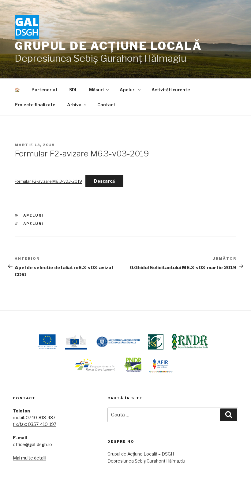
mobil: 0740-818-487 (34, 417)
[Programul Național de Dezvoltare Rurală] (132, 364)
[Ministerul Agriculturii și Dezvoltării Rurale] (117, 342)
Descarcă (104, 181)
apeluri (33, 224)
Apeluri (128, 89)
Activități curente (171, 89)
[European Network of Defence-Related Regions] (94, 364)
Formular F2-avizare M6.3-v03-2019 (48, 181)
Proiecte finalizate (35, 104)
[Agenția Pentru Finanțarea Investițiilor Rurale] (161, 364)
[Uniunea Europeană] (47, 342)
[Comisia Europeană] (76, 342)
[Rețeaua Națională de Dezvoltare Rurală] (190, 342)
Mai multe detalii (29, 457)
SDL (73, 89)
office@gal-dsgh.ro (32, 444)
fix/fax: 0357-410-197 (34, 424)
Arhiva (74, 104)
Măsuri (96, 89)
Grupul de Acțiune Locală (108, 46)
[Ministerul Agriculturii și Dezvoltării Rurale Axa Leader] (155, 342)
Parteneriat (45, 89)
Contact (106, 104)
